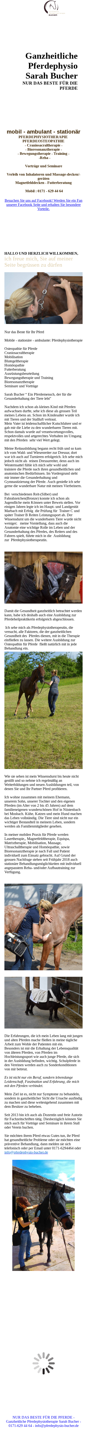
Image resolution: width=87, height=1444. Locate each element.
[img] (54, 8)
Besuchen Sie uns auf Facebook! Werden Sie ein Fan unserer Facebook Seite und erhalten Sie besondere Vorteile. (43, 204)
